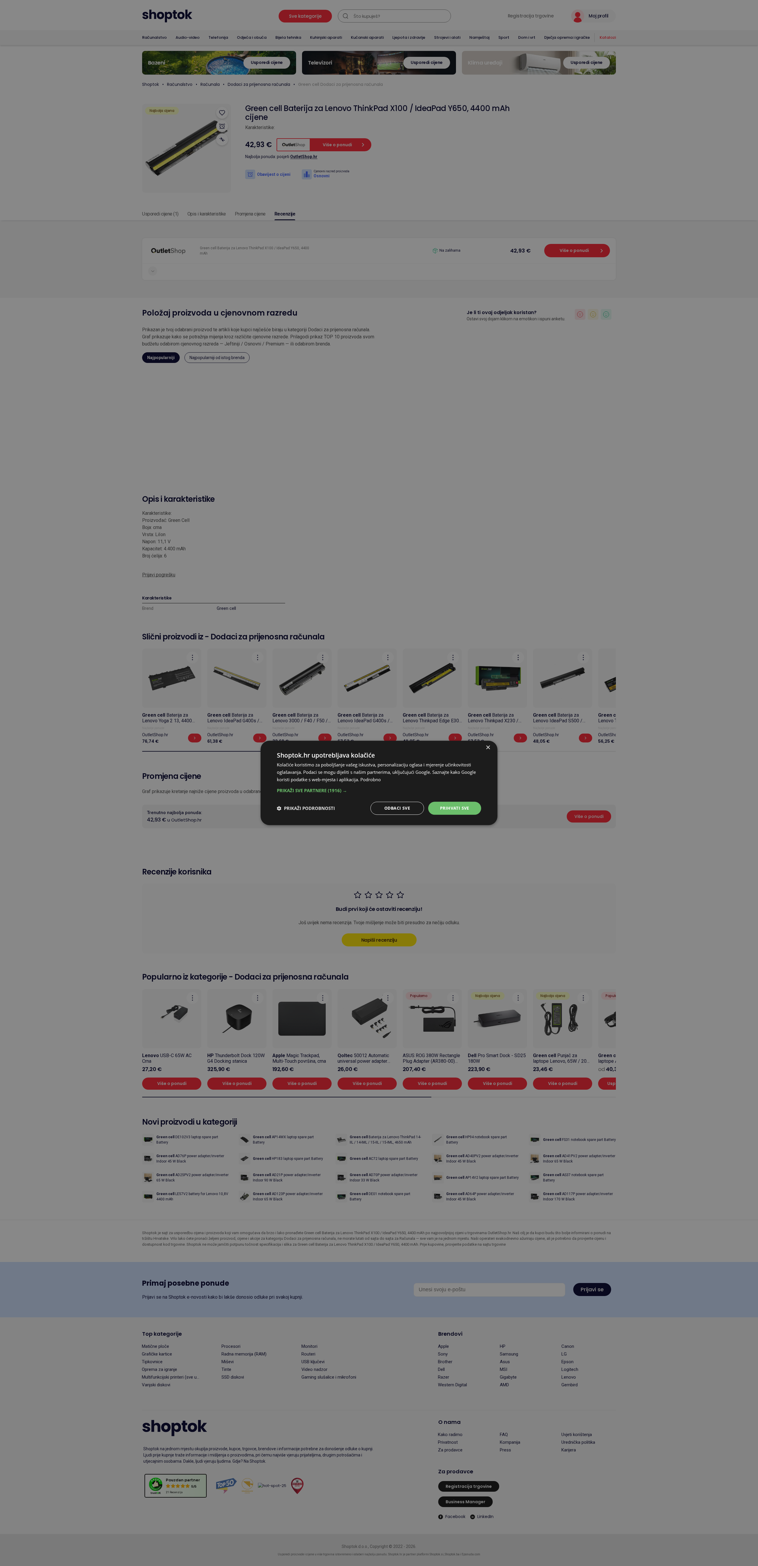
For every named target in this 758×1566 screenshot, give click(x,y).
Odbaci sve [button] (397, 808)
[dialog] (379, 783)
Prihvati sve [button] (454, 808)
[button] (379, 790)
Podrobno (370, 779)
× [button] (488, 747)
